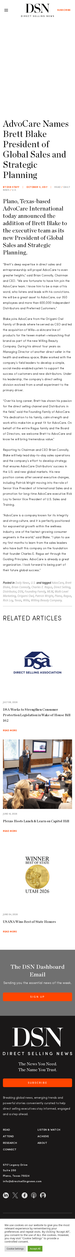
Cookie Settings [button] (15, 1248)
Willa (26, 600)
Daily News (22, 583)
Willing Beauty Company (46, 600)
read (57, 187)
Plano (58, 596)
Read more (10, 731)
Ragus (67, 596)
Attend (8, 1136)
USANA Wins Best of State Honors (29, 922)
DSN (20, 591)
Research (10, 1143)
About (42, 1143)
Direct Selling (62, 587)
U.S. (14, 190)
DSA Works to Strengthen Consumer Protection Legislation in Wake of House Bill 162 (37, 715)
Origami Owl (25, 596)
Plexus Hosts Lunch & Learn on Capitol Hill (36, 821)
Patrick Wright (44, 596)
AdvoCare (58, 583)
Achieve (43, 1136)
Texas (17, 600)
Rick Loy (8, 600)
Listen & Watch (49, 1130)
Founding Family (35, 591)
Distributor (9, 591)
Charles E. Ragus (41, 587)
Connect (10, 1149)
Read (6, 1130)
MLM (50, 591)
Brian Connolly (20, 587)
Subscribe (64, 10)
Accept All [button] (35, 1248)
